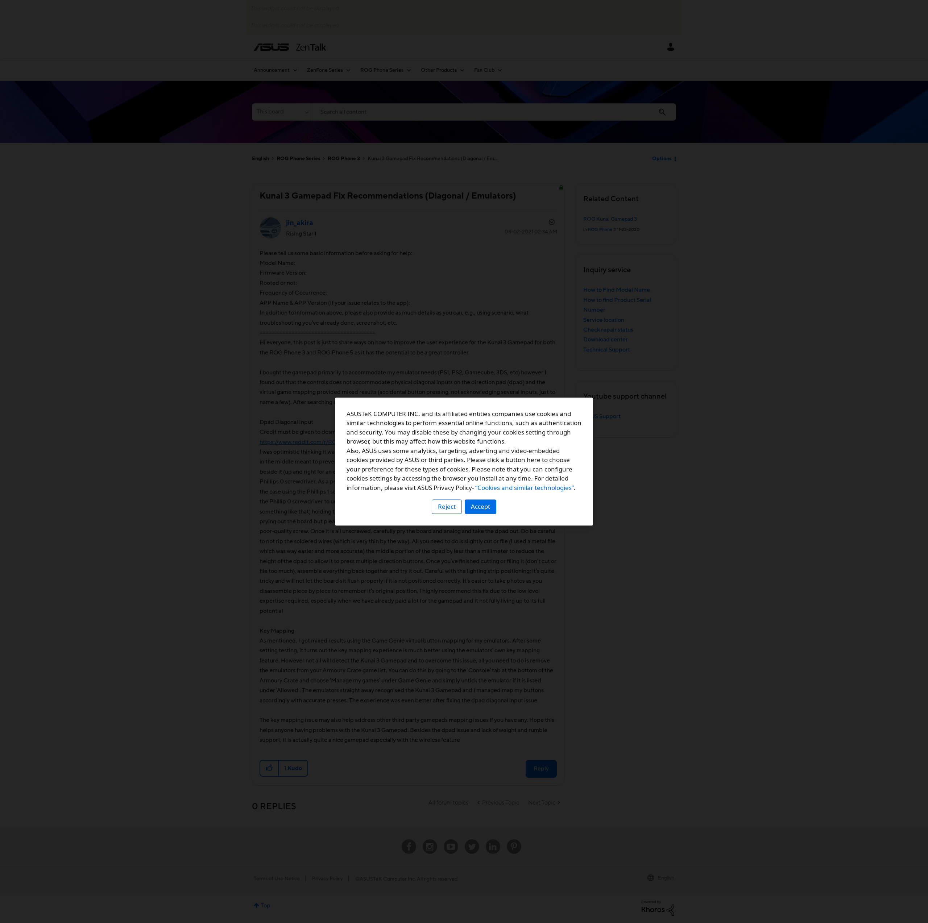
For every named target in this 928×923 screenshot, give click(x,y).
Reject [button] (447, 506)
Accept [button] (480, 506)
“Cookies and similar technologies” (524, 487)
